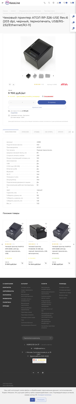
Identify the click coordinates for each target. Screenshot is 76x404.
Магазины (7, 295)
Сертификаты (8, 291)
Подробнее (14, 112)
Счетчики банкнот (27, 322)
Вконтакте (33, 373)
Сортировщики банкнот (28, 325)
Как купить (49, 132)
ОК (32, 400)
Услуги (44, 283)
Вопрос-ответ (63, 295)
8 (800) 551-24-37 (33, 344)
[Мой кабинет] (53, 3)
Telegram (38, 373)
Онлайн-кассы (25, 287)
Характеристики (10, 132)
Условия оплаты (64, 287)
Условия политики (44, 395)
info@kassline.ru (39, 348)
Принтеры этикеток (27, 315)
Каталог (24, 283)
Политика (7, 302)
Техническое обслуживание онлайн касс (46, 321)
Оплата (60, 132)
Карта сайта (63, 298)
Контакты (7, 287)
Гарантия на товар (65, 292)
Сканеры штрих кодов (28, 317)
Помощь (62, 283)
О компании (8, 283)
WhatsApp (43, 373)
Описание (25, 132)
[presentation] (22, 76)
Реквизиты (7, 298)
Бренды (6, 306)
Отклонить (41, 400)
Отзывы (36, 132)
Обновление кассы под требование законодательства (47, 315)
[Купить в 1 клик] (22, 230)
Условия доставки (64, 290)
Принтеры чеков (26, 312)
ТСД (22, 320)
